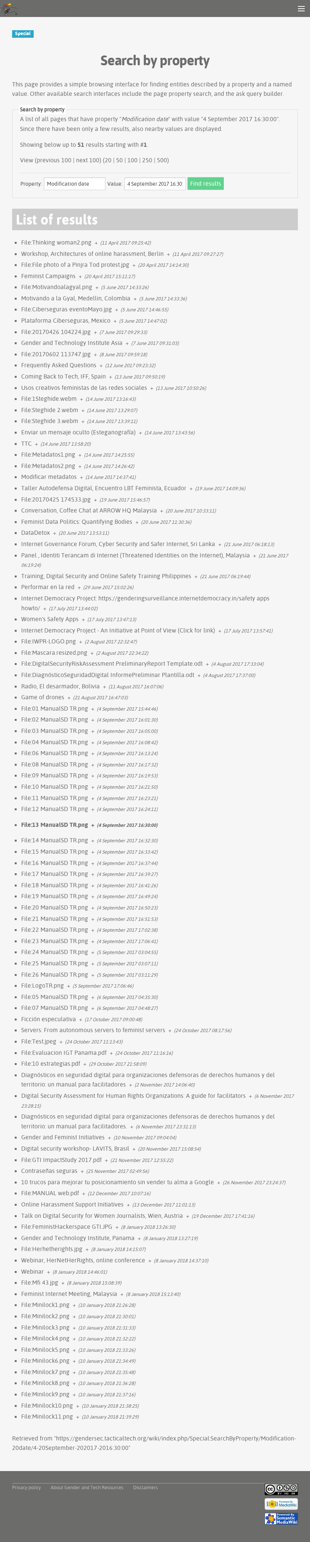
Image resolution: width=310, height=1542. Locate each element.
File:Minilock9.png (45, 1394)
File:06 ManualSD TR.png (54, 753)
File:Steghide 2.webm (49, 410)
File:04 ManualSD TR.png (54, 742)
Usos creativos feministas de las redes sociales (84, 387)
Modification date (144, 119)
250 (147, 160)
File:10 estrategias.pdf (50, 1063)
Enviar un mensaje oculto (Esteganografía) (78, 432)
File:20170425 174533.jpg (56, 499)
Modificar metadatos (49, 476)
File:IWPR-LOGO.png (48, 641)
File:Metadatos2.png (48, 465)
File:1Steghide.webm (49, 398)
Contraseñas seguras (49, 1170)
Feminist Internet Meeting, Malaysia (69, 1293)
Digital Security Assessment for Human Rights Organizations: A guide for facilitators (133, 1095)
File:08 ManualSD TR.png (54, 764)
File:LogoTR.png (42, 985)
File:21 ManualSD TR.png (54, 918)
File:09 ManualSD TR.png (54, 775)
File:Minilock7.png (45, 1372)
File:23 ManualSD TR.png (54, 941)
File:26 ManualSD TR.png (54, 974)
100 (132, 160)
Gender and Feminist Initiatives (63, 1137)
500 (162, 160)
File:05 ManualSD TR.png (54, 996)
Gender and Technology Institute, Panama (78, 1238)
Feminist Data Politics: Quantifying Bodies (76, 521)
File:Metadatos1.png (48, 454)
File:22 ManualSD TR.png (54, 929)
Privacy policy (26, 1487)
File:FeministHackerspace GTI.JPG (66, 1226)
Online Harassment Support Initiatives (72, 1204)
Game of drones (42, 697)
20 (108, 160)
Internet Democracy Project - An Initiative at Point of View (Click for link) (118, 630)
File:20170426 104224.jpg (56, 331)
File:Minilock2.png (45, 1316)
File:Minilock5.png (45, 1349)
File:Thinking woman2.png (56, 242)
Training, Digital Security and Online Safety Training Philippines (106, 576)
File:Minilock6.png (45, 1360)
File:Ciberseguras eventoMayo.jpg (66, 309)
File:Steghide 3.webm (49, 421)
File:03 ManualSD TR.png (54, 730)
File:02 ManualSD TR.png (54, 719)
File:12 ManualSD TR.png (54, 809)
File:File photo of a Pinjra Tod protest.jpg (75, 264)
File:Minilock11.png (47, 1416)
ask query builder (259, 93)
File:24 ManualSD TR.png (54, 952)
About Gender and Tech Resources (87, 1487)
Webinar (32, 1271)
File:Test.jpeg (38, 1041)
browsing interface (114, 84)
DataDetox (35, 532)
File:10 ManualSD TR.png (54, 786)
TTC (26, 443)
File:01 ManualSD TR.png (54, 708)
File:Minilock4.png (45, 1338)
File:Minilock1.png (45, 1304)
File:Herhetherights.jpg (51, 1249)
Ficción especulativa (48, 1019)
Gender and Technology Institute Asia (71, 342)
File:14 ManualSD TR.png (54, 840)
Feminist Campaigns (48, 276)
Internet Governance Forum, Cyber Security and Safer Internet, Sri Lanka (118, 544)
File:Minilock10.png (47, 1405)
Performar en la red (47, 587)
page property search (182, 93)
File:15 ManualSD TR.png (54, 851)
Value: (114, 183)
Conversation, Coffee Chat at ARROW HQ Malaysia (89, 510)
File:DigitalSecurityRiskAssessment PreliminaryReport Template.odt (112, 663)
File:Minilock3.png (45, 1327)
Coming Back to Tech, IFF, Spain (63, 376)
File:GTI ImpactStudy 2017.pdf (61, 1159)
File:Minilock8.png (45, 1383)
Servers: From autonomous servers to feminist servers (93, 1030)
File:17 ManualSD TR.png (54, 873)
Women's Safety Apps (50, 619)
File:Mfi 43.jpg (39, 1282)
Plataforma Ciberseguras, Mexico (65, 320)
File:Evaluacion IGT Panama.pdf (64, 1052)
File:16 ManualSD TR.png (54, 862)
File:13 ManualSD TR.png (54, 824)
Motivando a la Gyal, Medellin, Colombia (75, 298)
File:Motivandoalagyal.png (56, 287)
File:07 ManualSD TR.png (54, 1007)
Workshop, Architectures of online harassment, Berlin (92, 253)
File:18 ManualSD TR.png (54, 885)
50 (119, 160)
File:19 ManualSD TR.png (54, 896)
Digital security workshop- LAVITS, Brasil (75, 1148)
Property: (31, 183)
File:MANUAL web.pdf (50, 1193)
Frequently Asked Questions (58, 365)
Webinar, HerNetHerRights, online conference (83, 1260)
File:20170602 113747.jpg (56, 354)
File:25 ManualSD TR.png (54, 963)
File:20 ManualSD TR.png (54, 907)
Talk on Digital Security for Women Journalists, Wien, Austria (102, 1215)
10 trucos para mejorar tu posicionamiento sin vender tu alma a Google (117, 1182)
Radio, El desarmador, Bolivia (60, 686)
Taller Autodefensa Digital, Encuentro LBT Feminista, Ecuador (103, 488)
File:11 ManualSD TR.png (54, 798)
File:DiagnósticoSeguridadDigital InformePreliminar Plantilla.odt (107, 675)
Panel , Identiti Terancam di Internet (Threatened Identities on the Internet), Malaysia (135, 555)
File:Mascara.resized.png (54, 652)
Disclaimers (145, 1487)
